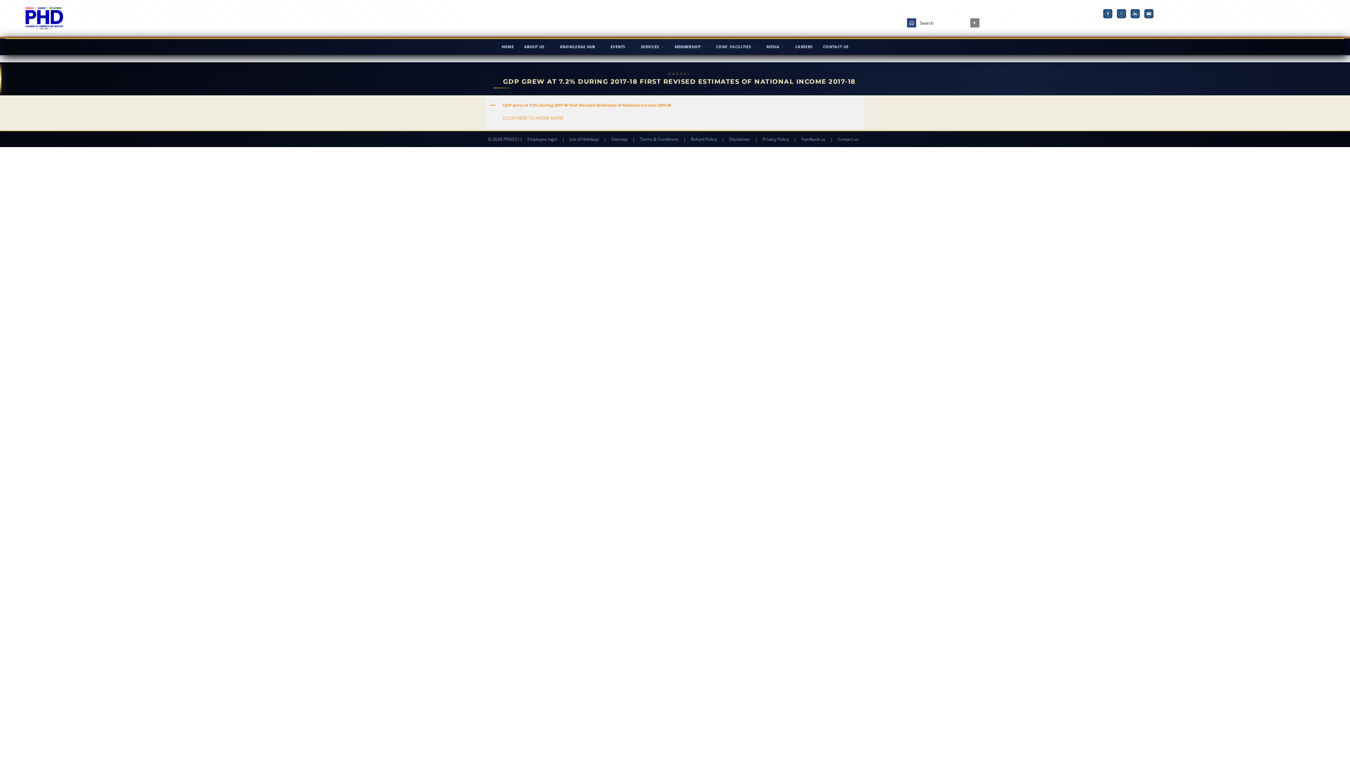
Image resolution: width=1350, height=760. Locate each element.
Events (618, 46)
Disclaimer (739, 139)
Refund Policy (704, 139)
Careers (803, 46)
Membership (688, 46)
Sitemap (619, 139)
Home (508, 46)
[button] (675, 105)
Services (650, 46)
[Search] (974, 22)
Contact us (848, 139)
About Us (534, 46)
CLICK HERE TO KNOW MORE (533, 118)
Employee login (542, 139)
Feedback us (813, 139)
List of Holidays (584, 139)
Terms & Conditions (659, 139)
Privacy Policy (776, 139)
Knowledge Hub (577, 46)
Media (773, 46)
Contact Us (835, 46)
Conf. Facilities (733, 46)
